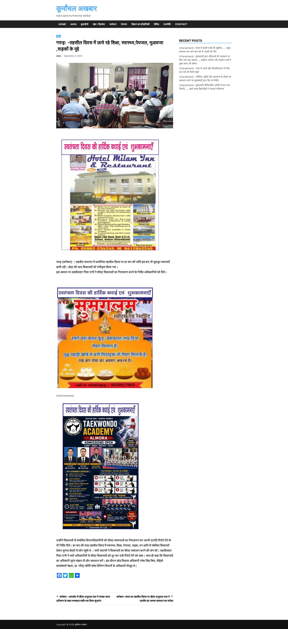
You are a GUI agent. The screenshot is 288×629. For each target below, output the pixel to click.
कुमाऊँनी (84, 24)
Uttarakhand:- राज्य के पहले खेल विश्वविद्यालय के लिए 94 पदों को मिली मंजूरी (204, 70)
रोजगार (124, 24)
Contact (181, 24)
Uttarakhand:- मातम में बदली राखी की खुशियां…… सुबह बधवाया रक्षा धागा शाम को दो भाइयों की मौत (205, 49)
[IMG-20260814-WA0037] (106, 391)
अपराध (73, 24)
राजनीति (167, 24)
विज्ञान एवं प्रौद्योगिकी (141, 24)
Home (62, 24)
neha (58, 56)
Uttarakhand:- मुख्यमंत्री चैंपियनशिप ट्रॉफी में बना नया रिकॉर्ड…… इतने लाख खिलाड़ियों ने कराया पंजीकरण (204, 87)
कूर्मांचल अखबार (76, 8)
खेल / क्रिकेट (99, 24)
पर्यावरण (113, 24)
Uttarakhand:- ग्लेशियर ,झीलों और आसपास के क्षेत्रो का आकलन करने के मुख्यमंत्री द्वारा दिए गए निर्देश (205, 78)
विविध (156, 24)
